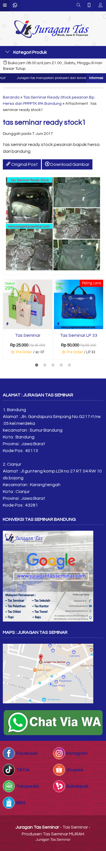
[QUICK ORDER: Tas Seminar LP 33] (58, 324)
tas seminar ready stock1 (44, 122)
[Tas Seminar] (27, 304)
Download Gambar (69, 164)
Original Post (24, 164)
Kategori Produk (29, 52)
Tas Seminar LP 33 (78, 335)
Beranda (11, 97)
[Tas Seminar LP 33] (78, 304)
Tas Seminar (27, 335)
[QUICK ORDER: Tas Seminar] (7, 324)
